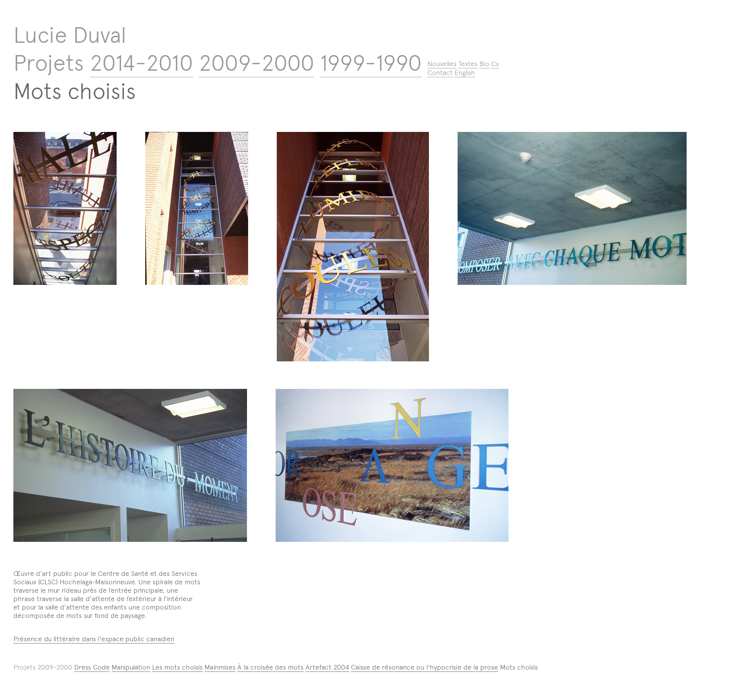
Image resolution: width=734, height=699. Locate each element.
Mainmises (220, 667)
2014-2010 (141, 63)
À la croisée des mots (270, 667)
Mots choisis (74, 91)
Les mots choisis (177, 667)
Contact (440, 72)
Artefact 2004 (327, 667)
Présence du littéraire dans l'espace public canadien (93, 639)
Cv (495, 64)
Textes (467, 64)
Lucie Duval (69, 35)
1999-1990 (371, 63)
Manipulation (131, 667)
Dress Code (92, 667)
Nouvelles (441, 64)
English (465, 72)
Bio (484, 64)
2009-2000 (256, 63)
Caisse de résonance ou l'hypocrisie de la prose (424, 667)
